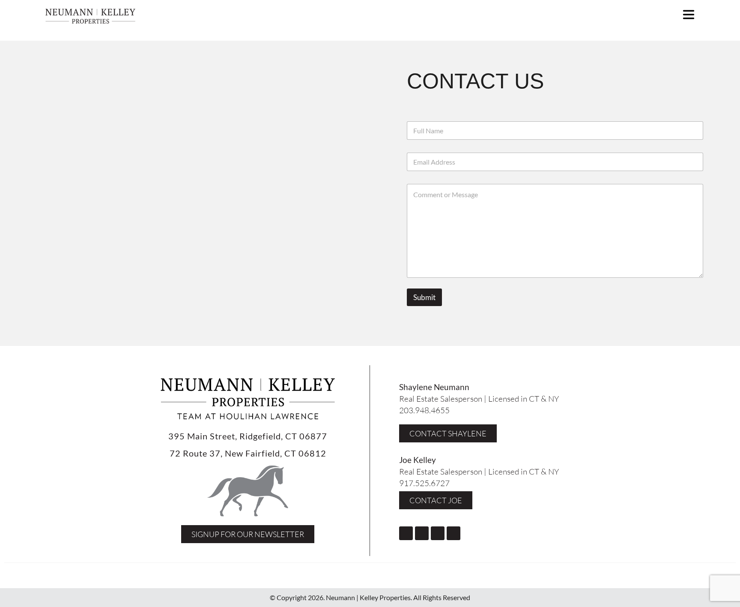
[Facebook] (406, 533)
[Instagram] (422, 533)
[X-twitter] (438, 533)
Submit (424, 297)
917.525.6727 (424, 483)
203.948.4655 (424, 410)
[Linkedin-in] (453, 533)
